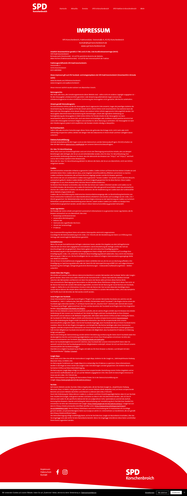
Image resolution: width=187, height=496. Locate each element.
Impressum (45, 469)
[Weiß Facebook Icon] (57, 472)
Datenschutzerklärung (88, 492)
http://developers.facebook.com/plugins (71, 308)
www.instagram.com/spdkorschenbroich (64, 83)
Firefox (67, 351)
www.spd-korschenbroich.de (93, 46)
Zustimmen (176, 492)
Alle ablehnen (162, 492)
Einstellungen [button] (149, 492)
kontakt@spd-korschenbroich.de (93, 43)
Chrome (74, 351)
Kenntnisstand (122, 318)
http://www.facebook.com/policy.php (91, 339)
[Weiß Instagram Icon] (65, 472)
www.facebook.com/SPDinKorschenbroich (65, 80)
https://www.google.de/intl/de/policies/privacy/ (73, 380)
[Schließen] (184, 492)
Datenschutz (45, 472)
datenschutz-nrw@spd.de (75, 144)
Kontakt (43, 474)
